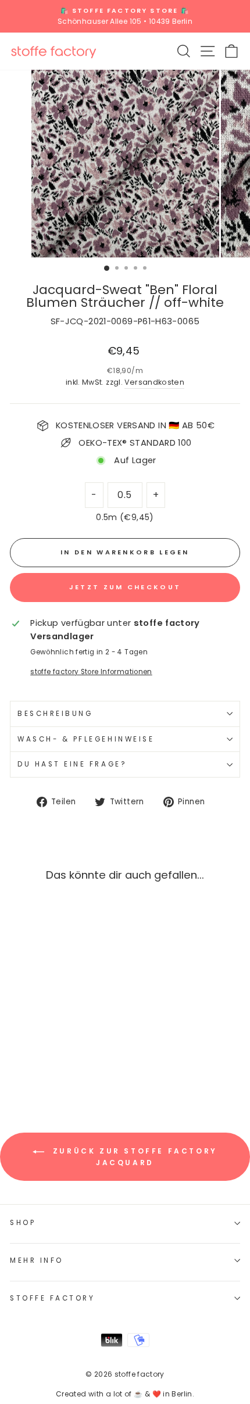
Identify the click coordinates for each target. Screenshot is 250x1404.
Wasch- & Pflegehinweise (85, 739)
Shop (22, 1222)
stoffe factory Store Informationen (91, 671)
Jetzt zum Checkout (125, 587)
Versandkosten (154, 382)
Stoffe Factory (52, 1298)
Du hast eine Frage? (72, 764)
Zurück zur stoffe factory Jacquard (133, 1156)
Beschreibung (54, 713)
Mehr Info (36, 1260)
